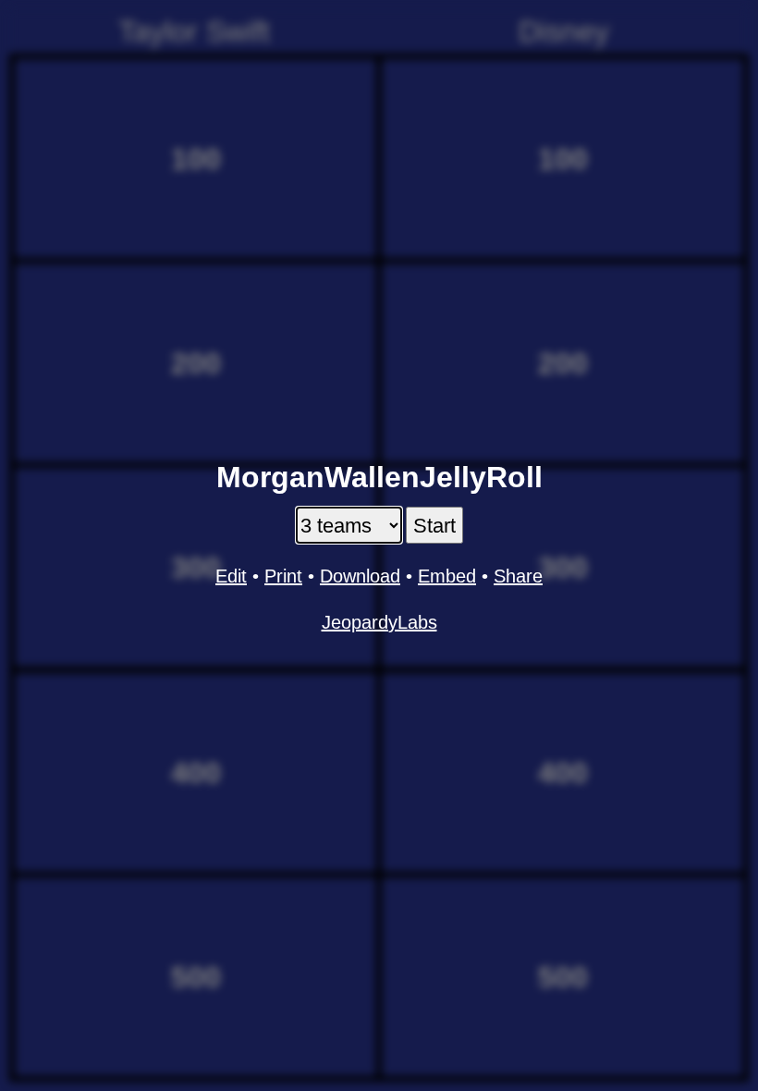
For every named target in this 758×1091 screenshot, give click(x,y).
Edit (231, 576)
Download (360, 576)
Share (518, 576)
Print (283, 576)
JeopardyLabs (379, 622)
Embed (447, 576)
